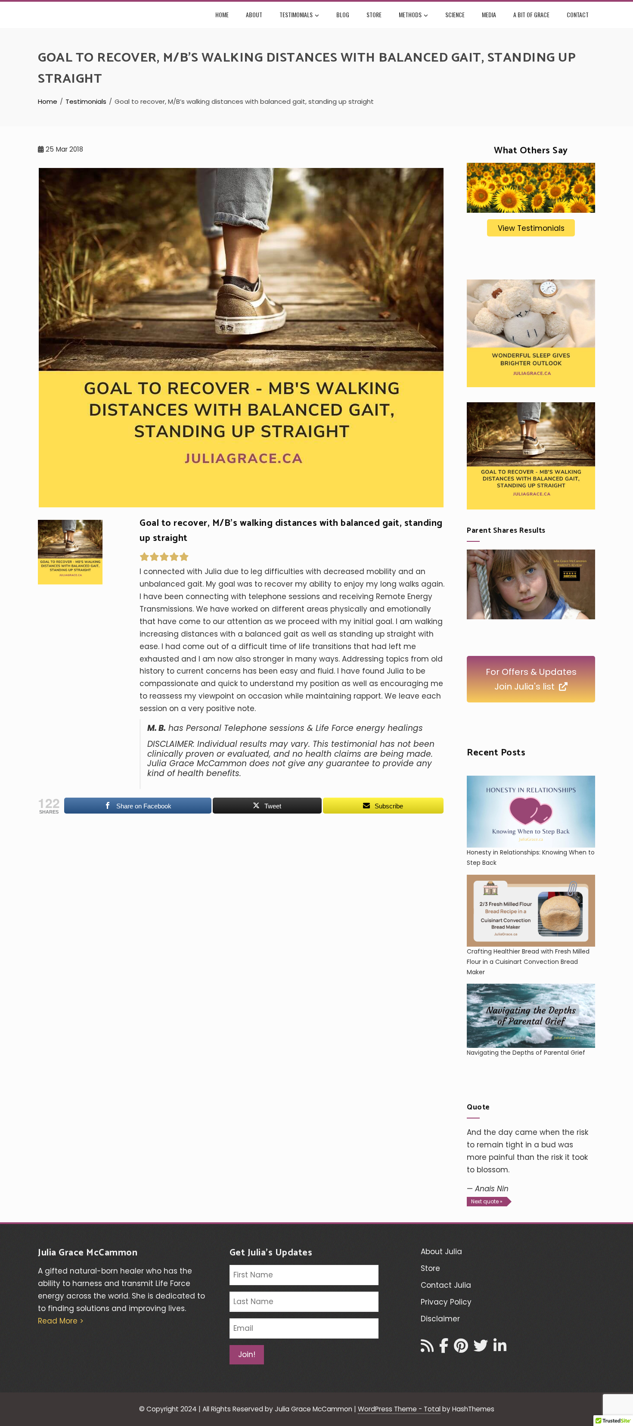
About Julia (441, 1251)
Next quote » (487, 1201)
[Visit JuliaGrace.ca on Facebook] (443, 1348)
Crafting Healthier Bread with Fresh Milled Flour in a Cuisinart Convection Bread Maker (528, 961)
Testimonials (296, 14)
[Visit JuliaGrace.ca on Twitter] (480, 1348)
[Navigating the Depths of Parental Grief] (531, 1016)
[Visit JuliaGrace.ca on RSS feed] (427, 1348)
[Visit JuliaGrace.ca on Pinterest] (461, 1348)
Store (374, 14)
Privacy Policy (446, 1302)
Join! (246, 1354)
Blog (342, 14)
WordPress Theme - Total (399, 1409)
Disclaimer (440, 1319)
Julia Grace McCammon (87, 1253)
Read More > (61, 1321)
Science (455, 14)
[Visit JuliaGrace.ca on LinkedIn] (499, 1348)
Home (222, 14)
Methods (410, 14)
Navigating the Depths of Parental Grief (526, 1052)
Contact (578, 14)
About (254, 14)
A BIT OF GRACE (531, 14)
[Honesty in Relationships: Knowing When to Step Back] (531, 812)
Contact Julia (446, 1285)
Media (489, 14)
